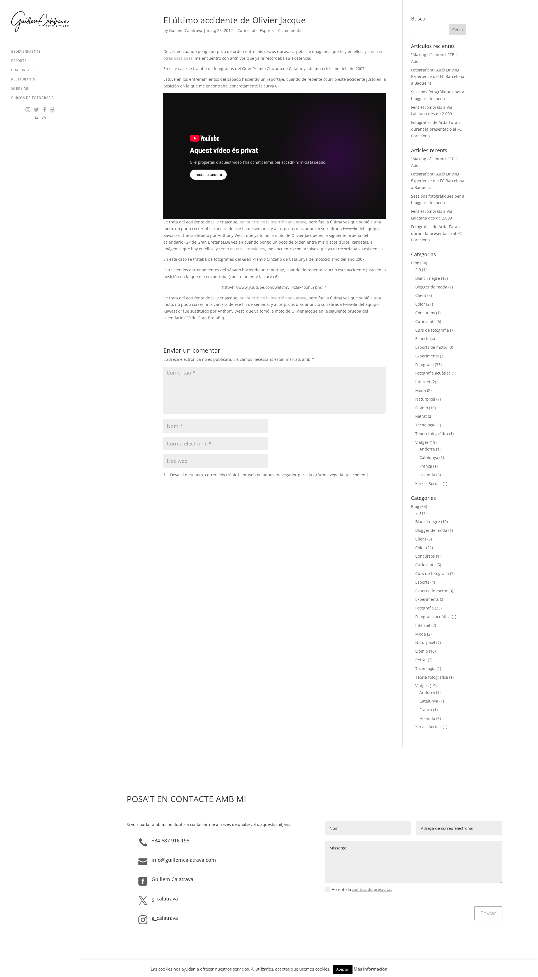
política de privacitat (372, 889)
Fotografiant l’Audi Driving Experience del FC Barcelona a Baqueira (437, 76)
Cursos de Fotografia (32, 98)
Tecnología (425, 425)
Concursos (425, 312)
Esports (18, 61)
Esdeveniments (25, 51)
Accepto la (362, 889)
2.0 (418, 269)
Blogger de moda (431, 287)
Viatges (422, 442)
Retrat (421, 416)
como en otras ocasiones (242, 248)
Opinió (421, 407)
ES (37, 117)
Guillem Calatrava (185, 30)
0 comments (289, 30)
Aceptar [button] (342, 969)
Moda (420, 390)
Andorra (427, 449)
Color (420, 304)
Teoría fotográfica (431, 433)
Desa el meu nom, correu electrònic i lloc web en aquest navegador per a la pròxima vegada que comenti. (269, 474)
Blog (415, 262)
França (425, 466)
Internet (422, 381)
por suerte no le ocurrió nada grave (273, 222)
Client (420, 295)
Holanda (427, 474)
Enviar (488, 913)
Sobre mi (19, 88)
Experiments (427, 356)
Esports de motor (431, 347)
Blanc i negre (427, 278)
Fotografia (424, 364)
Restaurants (23, 79)
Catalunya (428, 457)
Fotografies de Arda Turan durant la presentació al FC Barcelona (436, 129)
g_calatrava (165, 898)
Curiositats (247, 30)
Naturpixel (425, 399)
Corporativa (23, 70)
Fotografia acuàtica (433, 373)
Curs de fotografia (432, 330)
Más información (371, 969)
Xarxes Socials (428, 483)
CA (43, 117)
